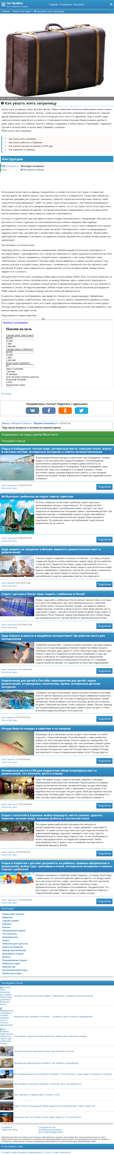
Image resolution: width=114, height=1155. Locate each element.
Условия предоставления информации (21, 1152)
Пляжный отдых (11, 963)
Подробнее (104, 486)
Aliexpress (7, 917)
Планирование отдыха (14, 960)
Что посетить (9, 933)
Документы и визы (12, 953)
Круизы (6, 927)
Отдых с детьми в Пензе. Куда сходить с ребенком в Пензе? (43, 594)
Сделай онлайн (10, 920)
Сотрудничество (47, 1127)
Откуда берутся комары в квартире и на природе (36, 728)
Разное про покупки (13, 914)
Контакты (78, 4)
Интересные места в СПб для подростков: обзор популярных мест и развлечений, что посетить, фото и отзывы (49, 772)
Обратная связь (9, 1129)
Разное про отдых (9, 488)
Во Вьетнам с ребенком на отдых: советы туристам (37, 496)
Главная (53, 4)
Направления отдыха (13, 930)
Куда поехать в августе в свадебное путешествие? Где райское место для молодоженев (53, 637)
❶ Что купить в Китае (32, 169)
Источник (6, 393)
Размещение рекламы (50, 1129)
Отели (5, 940)
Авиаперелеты (10, 937)
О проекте (66, 4)
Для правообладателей (50, 1132)
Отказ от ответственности (57, 1152)
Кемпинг (7, 924)
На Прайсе (15, 3)
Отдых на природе (12, 946)
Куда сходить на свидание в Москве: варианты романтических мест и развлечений (51, 550)
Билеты (6, 956)
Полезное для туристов (15, 943)
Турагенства (8, 966)
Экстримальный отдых (15, 970)
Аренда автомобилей (14, 950)
